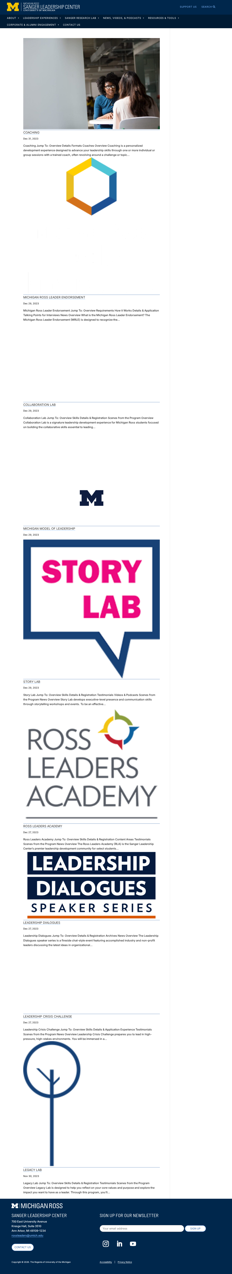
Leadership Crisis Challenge (47, 1016)
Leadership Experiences (40, 17)
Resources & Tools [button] (162, 17)
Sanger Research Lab (80, 17)
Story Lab (31, 681)
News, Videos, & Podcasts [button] (122, 17)
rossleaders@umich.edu (27, 1235)
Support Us (188, 6)
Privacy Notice (125, 1262)
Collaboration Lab (39, 404)
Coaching (31, 132)
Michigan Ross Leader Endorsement (54, 297)
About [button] (11, 17)
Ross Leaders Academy (42, 826)
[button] (204, 7)
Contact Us (71, 24)
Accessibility (106, 1262)
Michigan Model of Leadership (49, 528)
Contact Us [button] (22, 1247)
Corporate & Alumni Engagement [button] (31, 24)
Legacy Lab (32, 1170)
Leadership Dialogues (41, 922)
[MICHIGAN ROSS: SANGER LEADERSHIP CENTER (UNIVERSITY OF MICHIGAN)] (43, 7)
